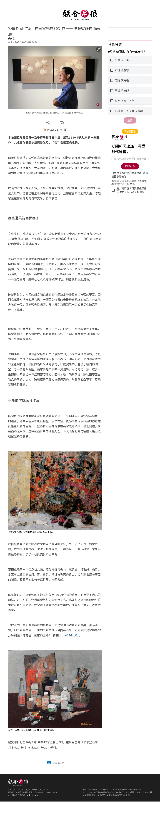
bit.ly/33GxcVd (69, 635)
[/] (80, 15)
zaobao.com (31, 795)
